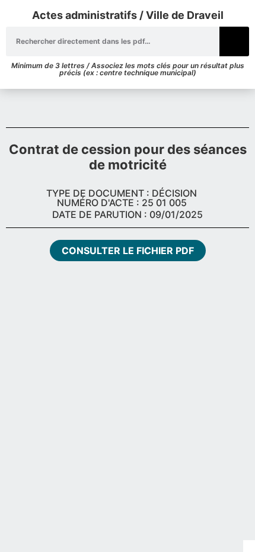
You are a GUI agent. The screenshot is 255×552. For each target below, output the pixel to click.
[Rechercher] (234, 41)
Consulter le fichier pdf (128, 250)
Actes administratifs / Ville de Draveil (128, 15)
